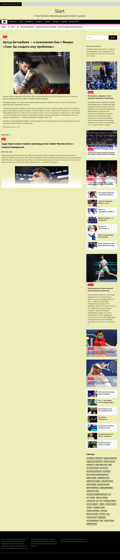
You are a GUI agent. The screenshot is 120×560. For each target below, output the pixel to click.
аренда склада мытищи (93, 46)
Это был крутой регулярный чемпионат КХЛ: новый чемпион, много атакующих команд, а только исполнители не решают (101, 153)
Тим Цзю (103, 510)
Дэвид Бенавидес (106, 487)
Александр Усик (101, 464)
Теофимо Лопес (99, 507)
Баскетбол (13, 21)
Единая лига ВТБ (92, 491)
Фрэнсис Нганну (92, 514)
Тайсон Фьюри (111, 504)
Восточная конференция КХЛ (97, 474)
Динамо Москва (103, 484)
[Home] (4, 22)
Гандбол (39, 21)
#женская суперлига (94, 461)
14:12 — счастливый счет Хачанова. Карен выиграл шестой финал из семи (106, 401)
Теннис (47, 21)
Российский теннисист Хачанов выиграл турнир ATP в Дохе (106, 427)
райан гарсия (109, 520)
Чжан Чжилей (91, 517)
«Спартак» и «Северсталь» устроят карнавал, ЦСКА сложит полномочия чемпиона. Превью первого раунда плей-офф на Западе (100, 183)
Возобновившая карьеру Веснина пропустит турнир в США (99, 382)
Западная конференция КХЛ (96, 494)
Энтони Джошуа (92, 520)
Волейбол (29, 21)
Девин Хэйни (91, 477)
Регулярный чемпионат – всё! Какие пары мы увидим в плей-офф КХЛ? (106, 194)
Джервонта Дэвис (93, 481)
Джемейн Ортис (103, 477)
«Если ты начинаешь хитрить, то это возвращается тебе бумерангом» (105, 202)
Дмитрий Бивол (92, 487)
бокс (101, 520)
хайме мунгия (91, 523)
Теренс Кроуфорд (93, 510)
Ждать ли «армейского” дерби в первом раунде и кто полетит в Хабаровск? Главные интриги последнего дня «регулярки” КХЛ (106, 211)
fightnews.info (15, 127)
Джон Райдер (91, 484)
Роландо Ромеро (109, 500)
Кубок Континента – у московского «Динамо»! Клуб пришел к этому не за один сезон (105, 219)
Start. (60, 11)
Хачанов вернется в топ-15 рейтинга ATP (105, 410)
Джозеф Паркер (107, 481)
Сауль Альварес (92, 504)
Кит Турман (90, 497)
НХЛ (101, 500)
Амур (110, 464)
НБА (97, 500)
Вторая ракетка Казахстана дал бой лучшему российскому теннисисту (100, 290)
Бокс (21, 21)
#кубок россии (109, 461)
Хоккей (64, 21)
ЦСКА (108, 514)
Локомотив (90, 500)
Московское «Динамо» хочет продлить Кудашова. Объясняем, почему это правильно (101, 97)
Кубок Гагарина (102, 497)
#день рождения (110, 458)
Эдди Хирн (102, 517)
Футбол (56, 21)
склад (99, 51)
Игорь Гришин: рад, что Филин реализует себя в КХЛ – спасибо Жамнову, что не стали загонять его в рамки (106, 244)
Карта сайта (73, 21)
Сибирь (102, 504)
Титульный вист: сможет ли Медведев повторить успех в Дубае (101, 352)
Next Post (5, 135)
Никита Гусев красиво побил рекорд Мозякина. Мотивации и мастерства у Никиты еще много (106, 236)
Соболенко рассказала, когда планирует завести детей (106, 393)
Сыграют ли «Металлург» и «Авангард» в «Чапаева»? (103, 228)
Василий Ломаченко (94, 471)
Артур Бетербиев (92, 468)
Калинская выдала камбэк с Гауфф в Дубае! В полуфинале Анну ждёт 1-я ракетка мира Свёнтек (106, 444)
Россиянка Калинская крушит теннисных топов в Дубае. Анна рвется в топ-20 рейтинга (105, 435)
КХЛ (109, 494)
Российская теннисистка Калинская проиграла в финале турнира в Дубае (106, 418)
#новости (90, 464)
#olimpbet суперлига (94, 458)
